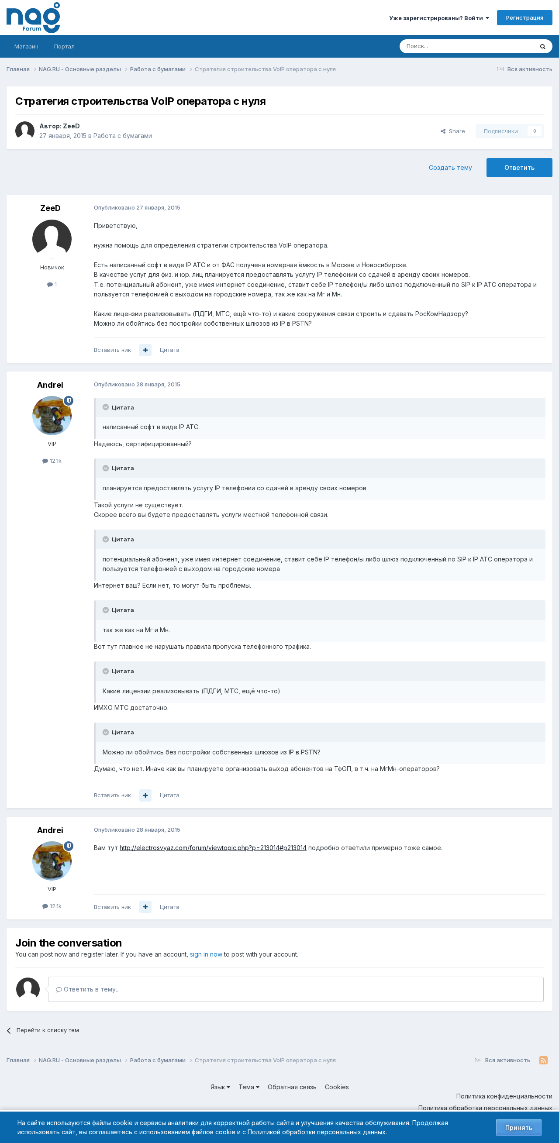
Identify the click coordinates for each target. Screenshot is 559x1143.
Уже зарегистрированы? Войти (437, 17)
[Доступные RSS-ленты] (543, 1060)
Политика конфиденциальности (504, 1096)
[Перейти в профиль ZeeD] (25, 131)
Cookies (337, 1087)
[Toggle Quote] (106, 406)
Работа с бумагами (122, 135)
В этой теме (505, 46)
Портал (64, 46)
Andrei (50, 384)
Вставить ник (112, 349)
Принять (518, 1127)
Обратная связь (292, 1087)
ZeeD (71, 126)
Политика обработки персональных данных (485, 1108)
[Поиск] (542, 46)
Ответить (519, 167)
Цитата (169, 349)
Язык (218, 1087)
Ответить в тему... (91, 989)
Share (455, 130)
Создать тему (450, 167)
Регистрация (524, 17)
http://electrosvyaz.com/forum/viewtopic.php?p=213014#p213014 (213, 847)
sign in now (206, 954)
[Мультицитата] (145, 350)
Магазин (26, 46)
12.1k (55, 460)
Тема (247, 1087)
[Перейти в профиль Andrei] (52, 415)
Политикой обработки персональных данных (317, 1132)
